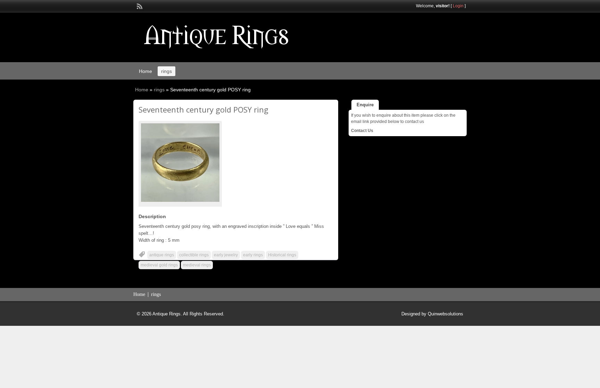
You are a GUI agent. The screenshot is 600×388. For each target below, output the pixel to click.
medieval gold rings (159, 265)
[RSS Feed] (139, 5)
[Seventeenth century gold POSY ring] (180, 162)
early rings (253, 255)
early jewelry (226, 255)
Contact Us (362, 130)
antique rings (161, 255)
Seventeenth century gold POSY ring (203, 109)
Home (145, 71)
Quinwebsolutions (445, 313)
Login (458, 5)
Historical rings (282, 255)
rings (166, 71)
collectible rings (194, 255)
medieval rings (197, 265)
